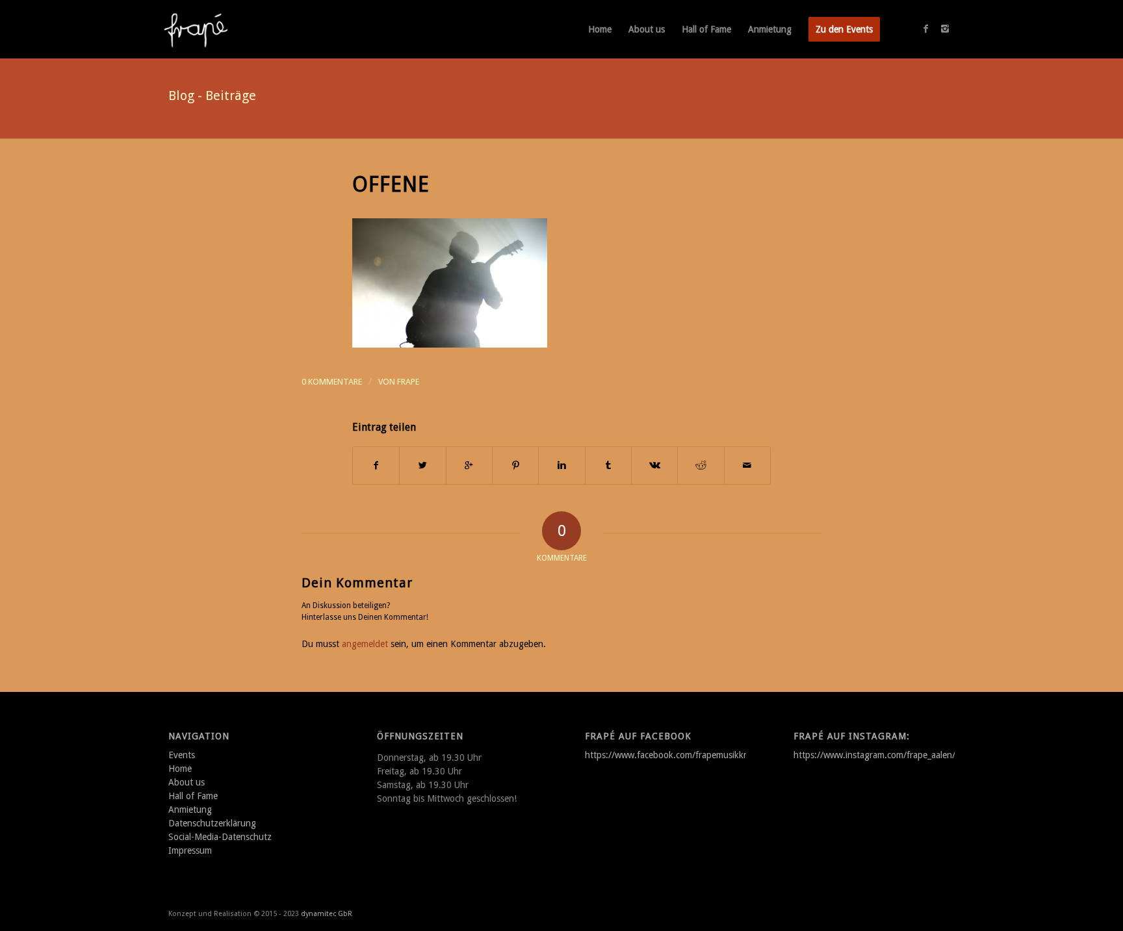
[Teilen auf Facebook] (376, 465)
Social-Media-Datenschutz (220, 837)
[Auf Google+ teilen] (469, 465)
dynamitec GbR (326, 914)
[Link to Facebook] (925, 28)
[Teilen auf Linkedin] (561, 465)
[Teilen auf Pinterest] (515, 465)
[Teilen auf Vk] (654, 465)
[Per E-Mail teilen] (747, 465)
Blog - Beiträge (212, 95)
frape (408, 382)
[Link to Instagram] (945, 28)
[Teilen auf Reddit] (700, 465)
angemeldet (365, 644)
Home (180, 768)
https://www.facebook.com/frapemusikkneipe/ (676, 755)
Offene (391, 184)
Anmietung (190, 809)
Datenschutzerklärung (212, 823)
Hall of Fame (193, 796)
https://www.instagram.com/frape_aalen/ (874, 755)
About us (186, 782)
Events (181, 755)
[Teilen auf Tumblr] (608, 465)
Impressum (190, 850)
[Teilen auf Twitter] (422, 465)
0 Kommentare (332, 382)
